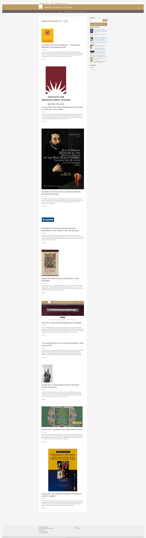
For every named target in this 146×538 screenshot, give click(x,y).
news (43, 49)
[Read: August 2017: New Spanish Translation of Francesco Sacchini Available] (63, 469)
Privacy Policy (77, 528)
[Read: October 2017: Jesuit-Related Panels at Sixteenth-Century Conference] (47, 373)
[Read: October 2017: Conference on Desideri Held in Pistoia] (62, 416)
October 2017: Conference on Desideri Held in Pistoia (62, 429)
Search (105, 20)
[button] (62, 11)
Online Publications (81, 11)
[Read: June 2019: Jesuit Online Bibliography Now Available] (63, 310)
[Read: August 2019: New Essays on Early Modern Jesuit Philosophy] (50, 262)
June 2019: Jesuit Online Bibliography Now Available (61, 323)
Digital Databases (69, 11)
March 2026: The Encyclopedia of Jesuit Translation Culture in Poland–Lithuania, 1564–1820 (100, 52)
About (60, 11)
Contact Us (76, 527)
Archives (92, 67)
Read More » (44, 59)
